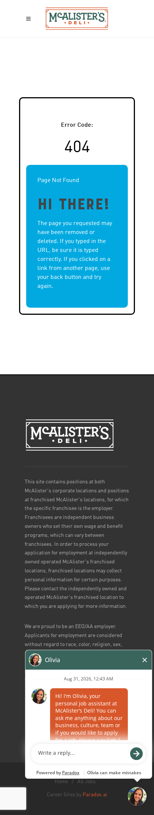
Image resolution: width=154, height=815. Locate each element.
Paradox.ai (95, 794)
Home (61, 781)
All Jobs (86, 781)
